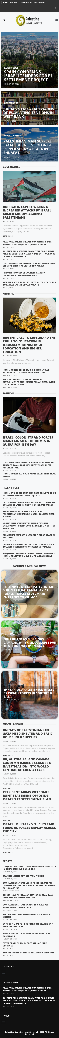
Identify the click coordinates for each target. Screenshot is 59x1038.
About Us (14, 3)
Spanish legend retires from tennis (23, 876)
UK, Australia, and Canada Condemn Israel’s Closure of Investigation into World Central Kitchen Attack (28, 764)
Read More (8, 236)
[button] (56, 8)
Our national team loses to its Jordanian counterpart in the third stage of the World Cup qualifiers (29, 885)
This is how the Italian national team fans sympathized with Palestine (28, 896)
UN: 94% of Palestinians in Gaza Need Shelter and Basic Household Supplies (28, 733)
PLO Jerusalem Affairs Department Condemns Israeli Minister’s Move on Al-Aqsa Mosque (29, 554)
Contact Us (26, 3)
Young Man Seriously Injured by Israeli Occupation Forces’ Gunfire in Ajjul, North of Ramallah (29, 526)
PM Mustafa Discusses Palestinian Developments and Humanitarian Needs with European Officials (29, 382)
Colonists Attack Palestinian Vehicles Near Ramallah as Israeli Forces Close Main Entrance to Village (28, 592)
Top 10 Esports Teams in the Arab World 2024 (28, 952)
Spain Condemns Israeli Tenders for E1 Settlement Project (28, 75)
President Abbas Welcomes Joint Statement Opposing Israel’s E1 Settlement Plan (27, 795)
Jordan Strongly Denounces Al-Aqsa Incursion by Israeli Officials (24, 274)
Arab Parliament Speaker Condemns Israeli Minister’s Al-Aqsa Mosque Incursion (27, 243)
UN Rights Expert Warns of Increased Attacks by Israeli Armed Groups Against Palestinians (27, 212)
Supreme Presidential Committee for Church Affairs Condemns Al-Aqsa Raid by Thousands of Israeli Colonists (29, 254)
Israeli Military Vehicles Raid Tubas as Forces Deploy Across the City (29, 827)
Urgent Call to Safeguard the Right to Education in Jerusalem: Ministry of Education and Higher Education (29, 345)
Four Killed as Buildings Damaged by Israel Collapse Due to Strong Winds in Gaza (29, 642)
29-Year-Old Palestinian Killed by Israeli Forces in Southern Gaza (28, 693)
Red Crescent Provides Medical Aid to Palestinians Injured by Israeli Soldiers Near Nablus (28, 514)
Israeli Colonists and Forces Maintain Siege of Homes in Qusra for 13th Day (28, 440)
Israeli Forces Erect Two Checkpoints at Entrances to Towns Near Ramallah (26, 371)
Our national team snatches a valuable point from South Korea (26, 906)
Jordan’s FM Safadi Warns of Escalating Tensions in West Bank (28, 112)
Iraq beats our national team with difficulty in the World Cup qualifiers (29, 867)
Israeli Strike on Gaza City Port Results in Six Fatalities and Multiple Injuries (29, 494)
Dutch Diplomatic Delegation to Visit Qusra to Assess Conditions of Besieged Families (28, 545)
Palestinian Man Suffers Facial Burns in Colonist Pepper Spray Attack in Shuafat (27, 147)
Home (5, 3)
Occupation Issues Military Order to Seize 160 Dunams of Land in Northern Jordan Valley (29, 503)
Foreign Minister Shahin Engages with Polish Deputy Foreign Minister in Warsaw (29, 264)
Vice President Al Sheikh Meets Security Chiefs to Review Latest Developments (29, 283)
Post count (39, 3)
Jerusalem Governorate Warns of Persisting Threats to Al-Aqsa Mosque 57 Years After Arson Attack (28, 465)
